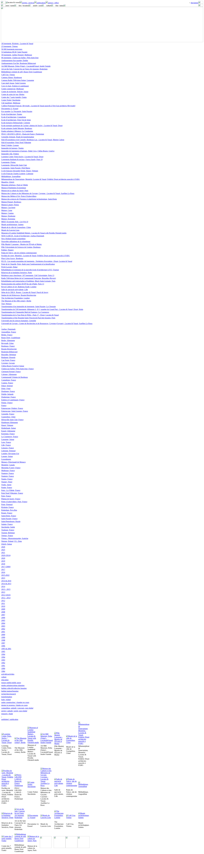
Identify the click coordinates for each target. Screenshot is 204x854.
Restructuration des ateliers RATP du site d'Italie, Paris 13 (22, 284)
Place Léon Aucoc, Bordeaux (12, 258)
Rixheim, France (7, 507)
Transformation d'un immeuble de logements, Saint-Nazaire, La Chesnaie (28, 307)
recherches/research (8, 694)
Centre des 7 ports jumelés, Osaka (14, 97)
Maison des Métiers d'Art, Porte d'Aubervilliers (18, 196)
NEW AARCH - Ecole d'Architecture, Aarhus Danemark (22, 236)
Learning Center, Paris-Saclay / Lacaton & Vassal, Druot (22, 157)
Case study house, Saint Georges (13, 83)
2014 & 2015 (6, 584)
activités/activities (7, 674)
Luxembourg (6, 459)
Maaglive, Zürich (7, 182)
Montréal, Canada (8, 465)
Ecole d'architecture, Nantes (11, 114)
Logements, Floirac (8, 162)
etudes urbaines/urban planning (12, 685)
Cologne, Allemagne (9, 374)
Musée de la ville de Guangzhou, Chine (16, 227)
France (3, 405)
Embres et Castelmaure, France (12, 400)
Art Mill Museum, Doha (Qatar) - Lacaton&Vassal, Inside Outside (26, 66)
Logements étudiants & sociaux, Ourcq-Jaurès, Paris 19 (21, 159)
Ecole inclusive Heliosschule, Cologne (15, 123)
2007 (3, 615)
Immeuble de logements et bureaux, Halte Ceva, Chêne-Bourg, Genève (27, 151)
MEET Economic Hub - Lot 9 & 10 (14, 222)
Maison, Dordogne (8, 216)
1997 (3, 643)
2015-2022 (5, 575)
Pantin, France (6, 488)
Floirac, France (7, 403)
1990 (3, 668)
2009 (3, 609)
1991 (3, 666)
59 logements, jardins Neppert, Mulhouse (16, 55)
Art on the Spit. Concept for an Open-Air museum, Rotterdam (24, 69)
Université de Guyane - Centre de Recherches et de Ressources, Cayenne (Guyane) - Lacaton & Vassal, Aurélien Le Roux (46, 323)
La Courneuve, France (9, 437)
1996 (3, 646)
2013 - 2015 (5, 589)
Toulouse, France (7, 530)
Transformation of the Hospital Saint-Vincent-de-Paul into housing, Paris (28, 318)
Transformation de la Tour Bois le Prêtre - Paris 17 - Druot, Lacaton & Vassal (30, 315)
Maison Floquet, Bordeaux (11, 202)
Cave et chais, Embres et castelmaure (15, 86)
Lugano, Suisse (7, 456)
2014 (3, 586)
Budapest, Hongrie (8, 357)
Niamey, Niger (6, 482)
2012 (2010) (6, 595)
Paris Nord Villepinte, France (12, 493)
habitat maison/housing (9, 691)
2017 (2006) (6, 567)
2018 (3, 564)
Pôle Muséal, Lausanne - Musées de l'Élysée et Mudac (21, 244)
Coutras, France (7, 383)
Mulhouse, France (8, 471)
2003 (3, 626)
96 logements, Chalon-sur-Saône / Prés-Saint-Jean (19, 58)
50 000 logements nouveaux (11, 49)
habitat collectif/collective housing (14, 688)
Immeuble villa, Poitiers (10, 154)
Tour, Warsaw (6, 304)
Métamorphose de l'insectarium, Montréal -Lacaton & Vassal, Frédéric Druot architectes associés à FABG (40, 179)
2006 (3, 618)
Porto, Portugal (7, 504)
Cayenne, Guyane (8, 363)
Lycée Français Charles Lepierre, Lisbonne (17, 174)
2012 (3, 601)
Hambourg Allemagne (9, 422)
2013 (3, 592)
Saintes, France (7, 524)
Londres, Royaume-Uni (10, 454)
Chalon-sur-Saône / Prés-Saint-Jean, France (17, 369)
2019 (3, 561)
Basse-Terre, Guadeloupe (10, 338)
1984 (3, 671)
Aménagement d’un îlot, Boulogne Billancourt (18, 63)
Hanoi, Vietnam (7, 425)
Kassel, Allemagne (8, 431)
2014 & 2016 (6, 581)
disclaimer (194, 3)
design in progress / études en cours (14, 705)
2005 (3, 620)
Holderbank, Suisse (8, 428)
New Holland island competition (13, 239)
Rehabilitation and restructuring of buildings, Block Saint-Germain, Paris (28, 281)
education (4, 680)
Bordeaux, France (8, 346)
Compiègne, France (8, 380)
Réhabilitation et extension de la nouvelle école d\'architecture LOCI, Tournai (30, 270)
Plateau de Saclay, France (10, 499)
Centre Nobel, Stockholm (10, 100)
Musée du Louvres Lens (10, 230)
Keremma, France (8, 434)
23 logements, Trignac (9, 46)
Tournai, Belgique (8, 533)
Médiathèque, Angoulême (11, 176)
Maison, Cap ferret (8, 208)
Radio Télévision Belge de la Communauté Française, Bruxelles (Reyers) (28, 278)
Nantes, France (7, 479)
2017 (3, 570)
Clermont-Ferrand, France (11, 372)
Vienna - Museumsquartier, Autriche (14, 538)
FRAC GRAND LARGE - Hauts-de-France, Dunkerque (22, 134)
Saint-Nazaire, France (9, 519)
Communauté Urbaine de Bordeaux (14, 377)
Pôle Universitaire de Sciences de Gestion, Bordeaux (21, 247)
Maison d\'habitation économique (13, 188)
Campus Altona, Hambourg (11, 77)
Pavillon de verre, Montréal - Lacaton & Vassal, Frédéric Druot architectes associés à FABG (35, 256)
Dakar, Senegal (7, 386)
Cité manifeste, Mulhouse (10, 103)
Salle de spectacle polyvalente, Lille (14, 290)
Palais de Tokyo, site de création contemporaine (19, 253)
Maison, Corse (6, 210)
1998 (3, 640)
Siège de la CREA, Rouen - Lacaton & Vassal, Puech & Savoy (24, 292)
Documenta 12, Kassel (9, 109)
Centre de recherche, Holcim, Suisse (14, 92)
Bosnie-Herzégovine (9, 349)
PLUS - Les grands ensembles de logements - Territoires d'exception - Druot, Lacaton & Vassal (36, 261)
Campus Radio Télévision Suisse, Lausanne (17, 80)
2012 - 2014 (5, 598)
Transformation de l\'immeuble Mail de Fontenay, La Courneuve (25, 312)
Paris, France (6, 496)
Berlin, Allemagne (8, 340)
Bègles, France (6, 335)
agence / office (53, 3)
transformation (6, 697)
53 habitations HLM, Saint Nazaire (14, 52)
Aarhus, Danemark (8, 329)
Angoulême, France (8, 332)
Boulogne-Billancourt (9, 352)
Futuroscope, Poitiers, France (12, 408)
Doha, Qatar (6, 389)
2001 (3, 632)
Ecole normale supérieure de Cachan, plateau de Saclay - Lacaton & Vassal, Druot (31, 126)
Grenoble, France (7, 414)
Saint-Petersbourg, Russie (10, 521)
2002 (3, 629)
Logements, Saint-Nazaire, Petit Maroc (15, 168)
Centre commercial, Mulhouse (12, 89)
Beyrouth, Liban (7, 343)
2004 (3, 623)
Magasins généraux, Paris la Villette (14, 185)
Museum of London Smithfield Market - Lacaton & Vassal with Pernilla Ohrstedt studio (33, 233)
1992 (3, 663)
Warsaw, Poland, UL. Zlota (11, 541)
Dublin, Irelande (7, 394)
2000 (3, 635)
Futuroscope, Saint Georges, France (14, 411)
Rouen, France (6, 513)
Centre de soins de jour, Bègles (12, 94)
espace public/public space (11, 683)
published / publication (9, 719)
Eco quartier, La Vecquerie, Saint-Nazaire (16, 111)
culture (3, 677)
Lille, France (6, 445)
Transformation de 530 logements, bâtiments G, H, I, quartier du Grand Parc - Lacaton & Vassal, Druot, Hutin (42, 309)
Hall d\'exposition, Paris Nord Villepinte (16, 143)
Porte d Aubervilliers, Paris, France (14, 502)
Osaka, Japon (6, 485)
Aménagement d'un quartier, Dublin (14, 61)
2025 (3, 550)
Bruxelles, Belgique (8, 355)
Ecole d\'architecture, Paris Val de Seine (16, 120)
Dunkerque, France (8, 397)
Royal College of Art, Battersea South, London (18, 287)
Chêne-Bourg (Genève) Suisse (12, 366)
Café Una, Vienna (8, 75)
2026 (3, 547)
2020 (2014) (6, 555)
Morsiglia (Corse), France (10, 468)
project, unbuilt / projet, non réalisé (14, 711)
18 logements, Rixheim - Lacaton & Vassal (17, 44)
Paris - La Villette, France (10, 490)
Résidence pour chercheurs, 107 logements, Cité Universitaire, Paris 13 (27, 275)
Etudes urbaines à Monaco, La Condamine (17, 131)
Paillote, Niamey (7, 250)
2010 (3, 606)
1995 (3, 652)
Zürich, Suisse (6, 544)
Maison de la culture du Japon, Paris (14, 191)
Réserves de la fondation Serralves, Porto (16, 273)
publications (41, 3)
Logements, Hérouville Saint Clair (14, 165)
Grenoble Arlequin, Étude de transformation (17, 137)
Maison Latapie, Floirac (10, 205)
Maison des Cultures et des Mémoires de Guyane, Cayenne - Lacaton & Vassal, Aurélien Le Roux (37, 193)
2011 (3, 603)
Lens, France (6, 442)
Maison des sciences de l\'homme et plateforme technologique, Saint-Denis (29, 199)
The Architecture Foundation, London (15, 298)
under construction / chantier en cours (15, 702)
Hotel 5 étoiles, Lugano (10, 145)
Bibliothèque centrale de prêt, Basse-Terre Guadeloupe (21, 72)
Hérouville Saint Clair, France (12, 420)
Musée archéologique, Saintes (12, 225)
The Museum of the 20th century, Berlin (16, 301)
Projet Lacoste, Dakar (9, 267)
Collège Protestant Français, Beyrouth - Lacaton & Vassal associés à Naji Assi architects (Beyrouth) (38, 106)
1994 (3, 654)
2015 (3, 578)
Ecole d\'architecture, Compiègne (13, 117)
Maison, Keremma (8, 219)
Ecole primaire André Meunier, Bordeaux (16, 128)
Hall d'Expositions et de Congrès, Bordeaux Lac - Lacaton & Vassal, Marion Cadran (32, 140)
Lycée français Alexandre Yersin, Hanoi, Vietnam (19, 171)
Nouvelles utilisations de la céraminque (15, 241)
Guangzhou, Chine (8, 417)
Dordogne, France (8, 391)
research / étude (7, 714)
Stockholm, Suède (8, 527)
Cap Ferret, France (8, 360)
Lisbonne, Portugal (8, 451)
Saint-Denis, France (8, 516)
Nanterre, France (7, 473)
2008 (3, 612)
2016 (3, 572)
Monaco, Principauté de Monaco (13, 462)
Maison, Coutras (7, 213)
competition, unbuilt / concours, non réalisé (17, 708)
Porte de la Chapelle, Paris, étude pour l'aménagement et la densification (28, 264)
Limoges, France (7, 448)
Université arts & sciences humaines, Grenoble (18, 321)
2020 (3, 558)
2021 (3, 553)
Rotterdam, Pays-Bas (9, 510)
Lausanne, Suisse (7, 439)
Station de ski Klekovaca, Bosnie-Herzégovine (18, 295)
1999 (3, 637)
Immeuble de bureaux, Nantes (12, 148)
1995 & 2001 (6, 649)
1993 (3, 660)
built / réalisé (6, 700)
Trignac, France (7, 536)
